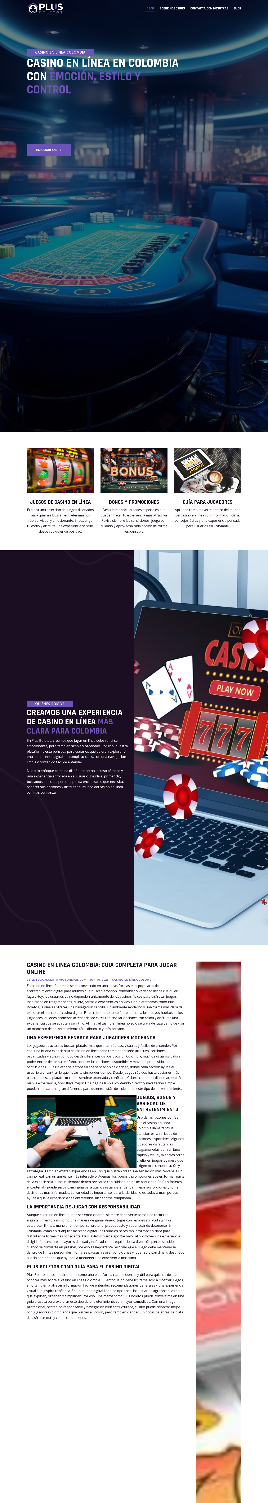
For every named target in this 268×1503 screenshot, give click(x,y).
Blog (237, 9)
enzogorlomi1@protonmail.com (58, 979)
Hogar (149, 9)
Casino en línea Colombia (133, 979)
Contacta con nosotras (209, 9)
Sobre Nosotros (172, 9)
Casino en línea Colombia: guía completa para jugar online (102, 968)
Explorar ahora (48, 150)
